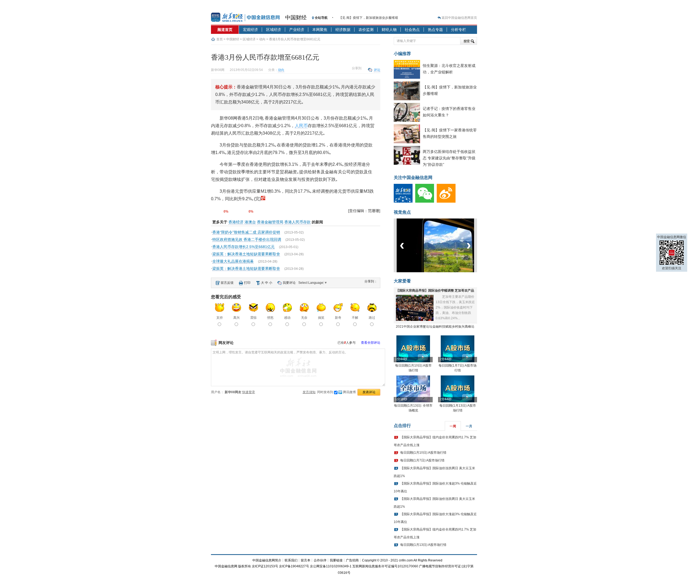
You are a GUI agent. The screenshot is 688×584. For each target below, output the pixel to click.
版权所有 (244, 566)
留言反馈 (227, 283)
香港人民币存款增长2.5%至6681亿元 (243, 247)
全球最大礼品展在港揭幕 (233, 261)
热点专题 (435, 29)
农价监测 (366, 29)
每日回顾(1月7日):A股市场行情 (422, 460)
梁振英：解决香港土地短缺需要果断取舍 (246, 254)
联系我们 (291, 560)
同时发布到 (336, 392)
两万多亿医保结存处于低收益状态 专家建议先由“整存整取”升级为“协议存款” (449, 158)
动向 (262, 39)
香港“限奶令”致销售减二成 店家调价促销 (246, 232)
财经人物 (389, 29)
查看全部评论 (370, 343)
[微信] (426, 201)
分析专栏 (458, 29)
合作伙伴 (320, 560)
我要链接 (336, 560)
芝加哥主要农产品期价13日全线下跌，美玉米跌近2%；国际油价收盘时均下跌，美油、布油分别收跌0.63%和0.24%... (455, 307)
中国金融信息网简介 (266, 560)
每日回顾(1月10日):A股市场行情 (423, 452)
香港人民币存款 (297, 222)
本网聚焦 (319, 29)
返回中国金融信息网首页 (459, 18)
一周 (453, 426)
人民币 (301, 125)
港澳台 (250, 222)
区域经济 (273, 29)
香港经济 (235, 222)
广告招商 (352, 560)
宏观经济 (250, 29)
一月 (469, 426)
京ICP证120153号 (265, 566)
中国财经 (296, 17)
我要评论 (289, 283)
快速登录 (248, 392)
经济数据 (342, 29)
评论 (377, 70)
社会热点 (412, 29)
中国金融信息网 (226, 566)
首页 (219, 39)
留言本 (305, 560)
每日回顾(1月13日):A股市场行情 (423, 545)
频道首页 (224, 29)
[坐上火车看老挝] (444, 271)
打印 (247, 283)
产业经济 (296, 29)
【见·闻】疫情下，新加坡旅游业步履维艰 (368, 18)
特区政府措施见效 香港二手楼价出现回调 (246, 239)
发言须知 (309, 392)
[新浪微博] (447, 201)
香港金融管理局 (270, 222)
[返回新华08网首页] (263, 198)
